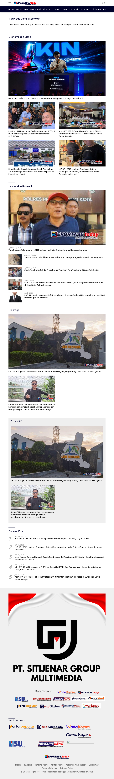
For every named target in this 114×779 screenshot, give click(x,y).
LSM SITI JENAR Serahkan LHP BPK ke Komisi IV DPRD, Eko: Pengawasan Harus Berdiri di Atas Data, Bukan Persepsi (63, 283)
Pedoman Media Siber (76, 765)
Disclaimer (94, 765)
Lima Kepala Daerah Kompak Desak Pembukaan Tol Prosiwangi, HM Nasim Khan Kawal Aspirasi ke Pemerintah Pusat (31, 171)
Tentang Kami (41, 765)
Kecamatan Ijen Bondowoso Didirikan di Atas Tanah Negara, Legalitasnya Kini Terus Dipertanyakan (54, 371)
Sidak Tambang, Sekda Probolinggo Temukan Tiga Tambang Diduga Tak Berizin (61, 270)
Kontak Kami (57, 765)
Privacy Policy (66, 768)
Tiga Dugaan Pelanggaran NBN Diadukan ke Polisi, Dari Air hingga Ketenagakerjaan (47, 250)
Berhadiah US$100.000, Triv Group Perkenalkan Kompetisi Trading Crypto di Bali (45, 98)
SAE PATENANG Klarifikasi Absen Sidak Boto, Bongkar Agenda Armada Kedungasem (63, 257)
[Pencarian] (104, 3)
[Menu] (10, 3)
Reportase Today (56, 772)
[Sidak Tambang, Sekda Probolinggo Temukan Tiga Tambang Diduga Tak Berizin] (15, 272)
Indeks (18, 765)
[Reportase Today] (25, 3)
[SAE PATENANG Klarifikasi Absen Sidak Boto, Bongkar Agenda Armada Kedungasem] (15, 259)
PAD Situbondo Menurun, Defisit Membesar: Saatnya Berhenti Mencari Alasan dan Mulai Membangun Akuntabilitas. (64, 296)
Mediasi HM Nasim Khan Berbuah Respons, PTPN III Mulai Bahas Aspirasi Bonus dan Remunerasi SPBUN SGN (31, 133)
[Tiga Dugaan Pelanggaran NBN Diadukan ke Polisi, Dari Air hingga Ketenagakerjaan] (57, 217)
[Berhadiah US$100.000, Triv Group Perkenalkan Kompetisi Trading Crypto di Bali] (57, 68)
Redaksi (28, 765)
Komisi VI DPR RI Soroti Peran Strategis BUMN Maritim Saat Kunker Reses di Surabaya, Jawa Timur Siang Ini (80, 133)
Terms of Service (49, 768)
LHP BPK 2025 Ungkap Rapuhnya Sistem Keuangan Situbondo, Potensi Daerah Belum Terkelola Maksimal (79, 171)
